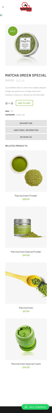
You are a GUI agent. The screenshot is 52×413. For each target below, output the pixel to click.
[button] (35, 407)
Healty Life (20, 114)
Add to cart (24, 103)
